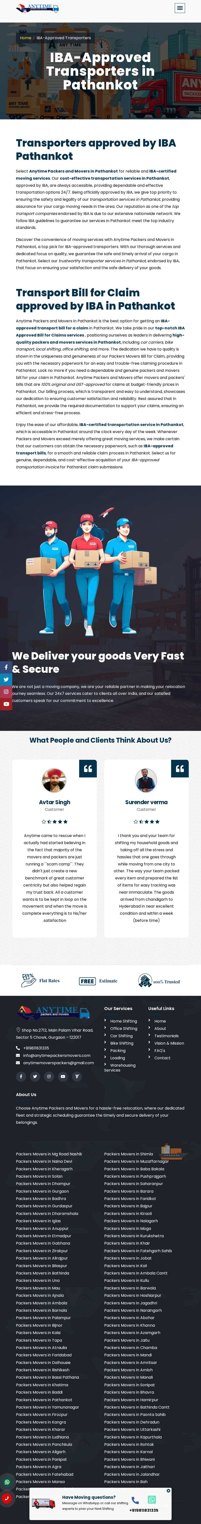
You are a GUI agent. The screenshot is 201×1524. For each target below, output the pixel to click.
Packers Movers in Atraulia (41, 1347)
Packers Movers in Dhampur (43, 1184)
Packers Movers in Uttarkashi (132, 1429)
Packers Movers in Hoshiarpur (132, 1295)
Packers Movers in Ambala (41, 1303)
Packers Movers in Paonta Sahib (135, 1414)
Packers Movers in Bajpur (128, 1206)
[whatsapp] (149, 1499)
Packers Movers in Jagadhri (130, 1303)
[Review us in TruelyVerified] (77, 1077)
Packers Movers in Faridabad (44, 1355)
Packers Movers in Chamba (130, 1347)
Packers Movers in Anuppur (42, 1228)
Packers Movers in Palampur (43, 1318)
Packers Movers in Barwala (130, 1288)
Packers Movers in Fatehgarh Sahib (138, 1251)
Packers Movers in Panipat (41, 1459)
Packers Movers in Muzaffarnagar (136, 1161)
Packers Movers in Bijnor (39, 1325)
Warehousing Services (120, 1067)
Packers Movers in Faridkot (130, 1198)
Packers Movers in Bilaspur (41, 1266)
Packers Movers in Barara (128, 1191)
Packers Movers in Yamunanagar (47, 1407)
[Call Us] (7, 1498)
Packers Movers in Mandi (128, 1355)
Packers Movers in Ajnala (40, 1295)
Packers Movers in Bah (126, 1482)
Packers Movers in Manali (128, 1377)
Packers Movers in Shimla (128, 1154)
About (160, 1028)
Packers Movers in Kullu (126, 1280)
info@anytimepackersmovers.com (56, 1055)
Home (25, 38)
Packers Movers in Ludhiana (42, 1437)
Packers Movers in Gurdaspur (44, 1206)
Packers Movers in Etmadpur (43, 1236)
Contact (162, 1058)
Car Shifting (121, 1036)
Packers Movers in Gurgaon (42, 1191)
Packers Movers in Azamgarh (132, 1333)
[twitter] (35, 1077)
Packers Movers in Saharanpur (133, 1184)
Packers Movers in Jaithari (129, 1467)
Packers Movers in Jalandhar (132, 1474)
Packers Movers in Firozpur (42, 1414)
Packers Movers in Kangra (41, 1422)
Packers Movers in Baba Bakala (134, 1169)
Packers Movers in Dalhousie (43, 1362)
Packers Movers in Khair (127, 1243)
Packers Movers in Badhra (41, 1198)
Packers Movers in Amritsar (130, 1362)
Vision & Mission (169, 1043)
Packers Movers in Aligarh (40, 1452)
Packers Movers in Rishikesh (42, 1370)
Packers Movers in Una (38, 1280)
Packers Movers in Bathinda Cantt (137, 1407)
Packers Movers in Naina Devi (44, 1161)
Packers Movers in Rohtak (129, 1444)
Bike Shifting (121, 1043)
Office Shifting (123, 1028)
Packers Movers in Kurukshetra (134, 1236)
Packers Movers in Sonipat (129, 1385)
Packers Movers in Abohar (129, 1318)
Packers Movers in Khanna (129, 1325)
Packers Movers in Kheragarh (44, 1169)
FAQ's (159, 1050)
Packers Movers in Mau (38, 1288)
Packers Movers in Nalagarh (131, 1221)
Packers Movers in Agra (38, 1467)
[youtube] (63, 1077)
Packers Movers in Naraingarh (133, 1310)
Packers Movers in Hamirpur (131, 1400)
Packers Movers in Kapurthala (133, 1437)
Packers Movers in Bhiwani (129, 1459)
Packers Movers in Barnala (41, 1310)
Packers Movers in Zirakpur (42, 1251)
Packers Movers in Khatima (42, 1385)
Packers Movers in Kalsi (38, 1333)
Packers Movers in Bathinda (42, 1273)
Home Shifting (123, 1021)
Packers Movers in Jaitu (127, 1340)
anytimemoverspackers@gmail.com (58, 1063)
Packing (118, 1050)
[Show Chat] (7, 1482)
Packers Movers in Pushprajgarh (135, 1176)
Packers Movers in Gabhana (43, 1243)
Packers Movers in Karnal (128, 1452)
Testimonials (166, 1036)
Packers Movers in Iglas (38, 1221)
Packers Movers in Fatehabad (44, 1474)
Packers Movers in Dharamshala (47, 1213)
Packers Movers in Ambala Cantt (136, 1273)
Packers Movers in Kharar (40, 1429)
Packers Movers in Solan (39, 1176)
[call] (135, 1500)
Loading (117, 1058)
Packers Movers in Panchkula (44, 1444)
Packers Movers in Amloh (128, 1370)
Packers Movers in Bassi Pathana (47, 1377)
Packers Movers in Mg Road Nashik (49, 1154)
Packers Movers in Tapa (39, 1340)
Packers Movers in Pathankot (44, 1400)
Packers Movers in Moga (127, 1228)
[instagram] (49, 1077)
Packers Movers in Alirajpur (42, 1258)
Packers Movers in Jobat (128, 1258)
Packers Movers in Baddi (39, 1392)
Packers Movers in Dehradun (131, 1422)
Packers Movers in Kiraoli (128, 1213)
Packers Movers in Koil (125, 1266)
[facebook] (21, 1077)
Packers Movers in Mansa (40, 1482)
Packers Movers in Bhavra (129, 1392)
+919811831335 (35, 1048)
